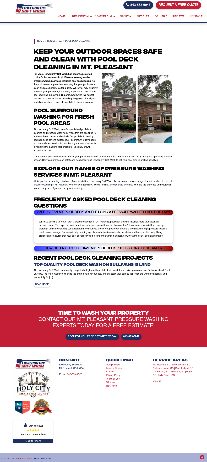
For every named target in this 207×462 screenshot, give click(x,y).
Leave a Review (114, 368)
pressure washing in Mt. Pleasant (51, 185)
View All (157, 382)
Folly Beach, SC (166, 375)
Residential (54, 41)
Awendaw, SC (177, 372)
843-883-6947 (139, 5)
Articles (110, 372)
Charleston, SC (161, 372)
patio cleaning (125, 185)
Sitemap (110, 382)
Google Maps (113, 365)
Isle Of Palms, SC (181, 365)
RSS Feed (111, 386)
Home (40, 41)
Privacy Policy (113, 375)
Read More (42, 284)
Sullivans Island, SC (163, 368)
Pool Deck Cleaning (77, 41)
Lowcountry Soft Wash (21, 459)
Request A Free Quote (178, 5)
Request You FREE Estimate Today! (92, 336)
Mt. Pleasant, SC (161, 365)
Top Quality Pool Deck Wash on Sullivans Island (92, 264)
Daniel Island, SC (184, 368)
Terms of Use (113, 379)
